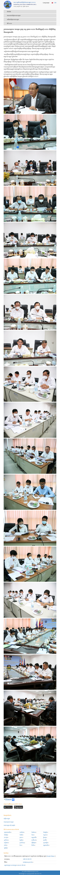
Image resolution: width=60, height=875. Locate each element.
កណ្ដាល (45, 835)
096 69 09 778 (38, 873)
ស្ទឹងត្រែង (33, 843)
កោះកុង (6, 837)
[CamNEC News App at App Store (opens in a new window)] (18, 808)
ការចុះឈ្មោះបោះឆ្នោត (9, 822)
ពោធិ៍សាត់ (33, 840)
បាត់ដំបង (22, 832)
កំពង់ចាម (33, 832)
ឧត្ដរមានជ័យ (46, 845)
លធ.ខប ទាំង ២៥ (21, 865)
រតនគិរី (44, 840)
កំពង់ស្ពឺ (5, 835)
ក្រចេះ (21, 837)
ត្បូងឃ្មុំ (5, 848)
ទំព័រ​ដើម (9, 12)
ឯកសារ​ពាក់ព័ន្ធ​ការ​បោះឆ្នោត (13, 16)
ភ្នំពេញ (44, 837)
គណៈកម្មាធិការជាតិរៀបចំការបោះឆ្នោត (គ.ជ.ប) (30, 871)
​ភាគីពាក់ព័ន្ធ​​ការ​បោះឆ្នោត (13, 20)
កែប (20, 845)
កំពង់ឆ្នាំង (45, 832)
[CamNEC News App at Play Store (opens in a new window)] (8, 808)
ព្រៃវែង (21, 840)
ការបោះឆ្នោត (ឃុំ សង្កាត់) (9, 825)
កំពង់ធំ (21, 835)
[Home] (8, 5)
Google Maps (50, 856)
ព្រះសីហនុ (22, 843)
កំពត (32, 835)
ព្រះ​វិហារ (6, 840)
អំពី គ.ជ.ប (9, 24)
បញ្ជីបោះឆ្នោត (7, 819)
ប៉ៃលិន (32, 845)
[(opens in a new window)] (8, 799)
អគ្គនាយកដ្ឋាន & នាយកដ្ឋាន (10, 865)
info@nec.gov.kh (27, 862)
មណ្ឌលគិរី (33, 837)
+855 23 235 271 (27, 859)
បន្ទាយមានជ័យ (7, 832)
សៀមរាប (6, 843)
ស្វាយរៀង (45, 843)
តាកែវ (5, 845)
